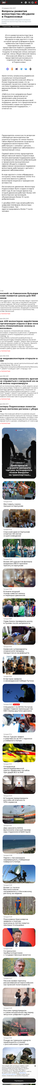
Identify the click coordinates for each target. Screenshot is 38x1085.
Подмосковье (6, 26)
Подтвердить (19, 1081)
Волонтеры (16, 26)
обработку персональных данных (14, 1073)
